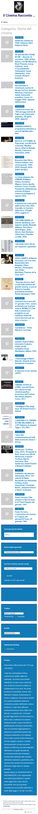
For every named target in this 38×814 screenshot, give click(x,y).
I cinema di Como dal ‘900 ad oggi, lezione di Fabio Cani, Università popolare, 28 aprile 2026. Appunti (25, 114)
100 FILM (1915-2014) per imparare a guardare (25, 245)
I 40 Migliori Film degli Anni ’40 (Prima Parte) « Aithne (25, 408)
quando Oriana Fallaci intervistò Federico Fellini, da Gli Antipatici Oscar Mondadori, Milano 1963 (25, 346)
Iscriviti (9, 576)
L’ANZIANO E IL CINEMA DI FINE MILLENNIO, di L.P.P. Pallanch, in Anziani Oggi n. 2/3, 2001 (25, 424)
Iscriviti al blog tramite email (16, 564)
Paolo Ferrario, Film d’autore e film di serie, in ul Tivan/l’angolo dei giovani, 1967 (25, 501)
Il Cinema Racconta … (19, 15)
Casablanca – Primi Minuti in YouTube (23, 329)
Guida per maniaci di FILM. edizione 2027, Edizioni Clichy (24, 42)
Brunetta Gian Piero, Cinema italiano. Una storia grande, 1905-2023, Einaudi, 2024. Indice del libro (24, 165)
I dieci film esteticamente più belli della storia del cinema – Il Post (26, 438)
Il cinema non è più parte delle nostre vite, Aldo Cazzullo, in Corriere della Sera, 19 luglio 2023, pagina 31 (26, 208)
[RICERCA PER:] (19, 534)
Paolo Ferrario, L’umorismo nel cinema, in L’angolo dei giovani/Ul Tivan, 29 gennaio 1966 (25, 516)
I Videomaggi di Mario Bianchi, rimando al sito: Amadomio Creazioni (25, 361)
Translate (20, 616)
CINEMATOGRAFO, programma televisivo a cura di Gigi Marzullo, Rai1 (25, 130)
